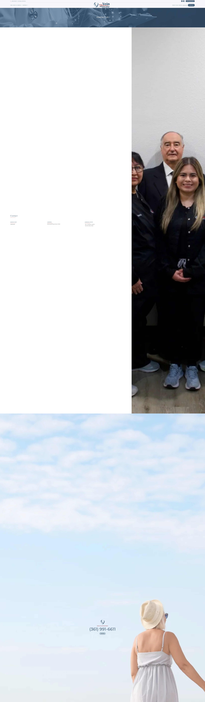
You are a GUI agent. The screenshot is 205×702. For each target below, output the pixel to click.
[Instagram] (184, 1)
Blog (177, 5)
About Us (15, 5)
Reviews (180, 5)
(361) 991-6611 (102, 629)
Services (19, 5)
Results (174, 5)
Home (11, 5)
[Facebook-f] (182, 1)
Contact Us (185, 5)
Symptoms (25, 5)
